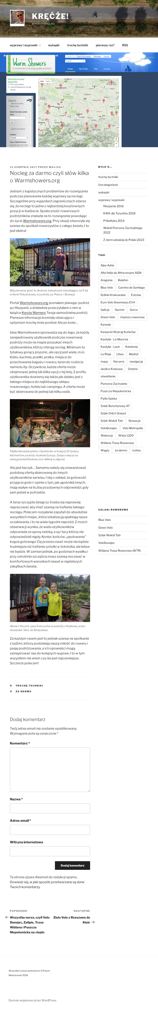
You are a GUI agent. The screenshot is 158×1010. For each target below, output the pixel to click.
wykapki (53, 45)
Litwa (120, 354)
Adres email (20, 821)
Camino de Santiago (131, 287)
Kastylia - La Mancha (114, 339)
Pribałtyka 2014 (113, 220)
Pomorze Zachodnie (114, 383)
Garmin (119, 309)
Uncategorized (108, 184)
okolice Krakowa (112, 369)
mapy (104, 361)
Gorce (134, 309)
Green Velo (108, 317)
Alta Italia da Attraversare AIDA (121, 272)
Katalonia (131, 346)
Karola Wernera (34, 313)
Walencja (107, 435)
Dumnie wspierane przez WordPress (32, 1000)
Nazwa (16, 799)
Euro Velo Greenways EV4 (118, 302)
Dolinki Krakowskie (113, 295)
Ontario (133, 369)
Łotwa (136, 450)
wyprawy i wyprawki (23, 45)
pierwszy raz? (105, 45)
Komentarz (20, 743)
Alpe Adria (107, 265)
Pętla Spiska (109, 398)
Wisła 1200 (126, 435)
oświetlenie (108, 376)
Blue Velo (107, 287)
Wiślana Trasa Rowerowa (117, 443)
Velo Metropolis (133, 428)
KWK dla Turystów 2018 (119, 213)
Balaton (123, 280)
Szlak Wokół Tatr (112, 420)
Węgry (105, 450)
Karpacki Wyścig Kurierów (118, 332)
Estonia (136, 295)
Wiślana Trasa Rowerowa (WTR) (119, 550)
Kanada (106, 324)
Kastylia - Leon (110, 346)
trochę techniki (77, 45)
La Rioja (106, 354)
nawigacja (136, 361)
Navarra (118, 361)
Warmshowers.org (37, 221)
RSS (125, 45)
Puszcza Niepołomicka (116, 391)
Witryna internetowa (26, 842)
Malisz (55, 167)
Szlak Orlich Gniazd (113, 413)
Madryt (133, 354)
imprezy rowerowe (132, 317)
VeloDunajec (109, 428)
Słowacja (134, 420)
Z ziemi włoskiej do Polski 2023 (123, 240)
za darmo (24, 691)
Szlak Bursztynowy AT (115, 406)
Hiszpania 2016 (113, 206)
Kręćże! (50, 16)
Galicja (105, 309)
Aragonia (107, 280)
